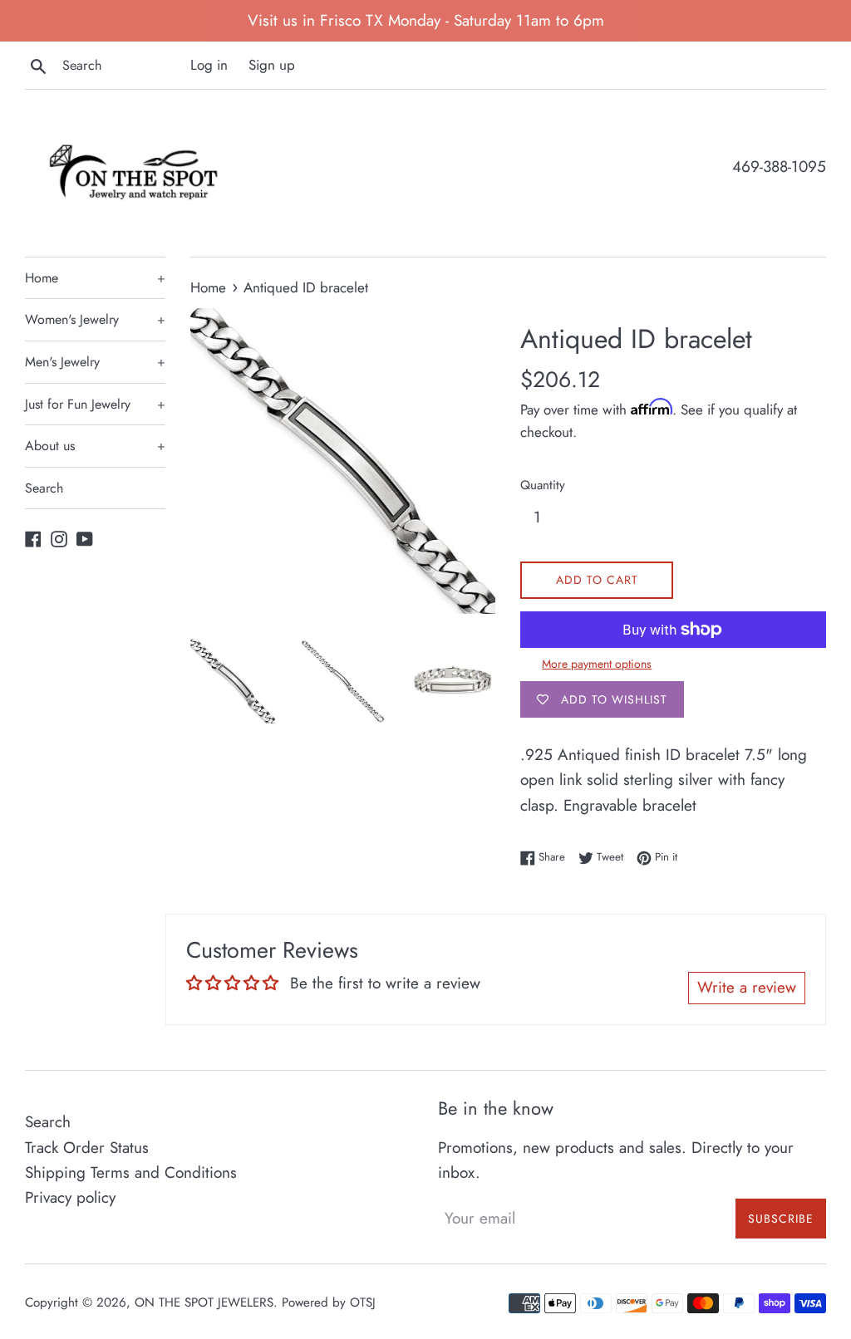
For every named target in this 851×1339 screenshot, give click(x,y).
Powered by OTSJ (329, 1302)
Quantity (542, 485)
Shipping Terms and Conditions (131, 1172)
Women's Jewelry (95, 319)
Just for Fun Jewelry (95, 404)
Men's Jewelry (95, 361)
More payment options (597, 663)
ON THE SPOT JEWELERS (204, 1302)
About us (95, 445)
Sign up (271, 65)
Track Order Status (87, 1147)
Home (95, 277)
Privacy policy (70, 1197)
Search (44, 488)
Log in (209, 65)
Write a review (746, 987)
